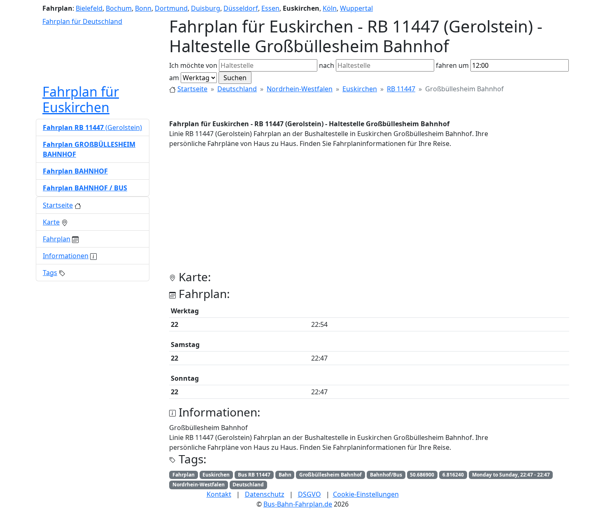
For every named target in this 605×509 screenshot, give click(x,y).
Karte (51, 222)
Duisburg (205, 8)
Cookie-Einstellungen (366, 494)
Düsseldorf (240, 8)
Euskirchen (359, 88)
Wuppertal (356, 8)
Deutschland (237, 88)
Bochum (119, 8)
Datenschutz (264, 494)
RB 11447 (401, 88)
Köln (330, 8)
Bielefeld (89, 8)
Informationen (65, 255)
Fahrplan (56, 238)
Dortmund (171, 8)
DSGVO (309, 494)
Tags (50, 272)
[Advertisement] (369, 212)
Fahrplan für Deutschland (82, 21)
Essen (270, 8)
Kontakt (219, 494)
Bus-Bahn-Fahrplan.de (297, 504)
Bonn (143, 8)
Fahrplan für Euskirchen (80, 99)
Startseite (192, 88)
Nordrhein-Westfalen (300, 88)
